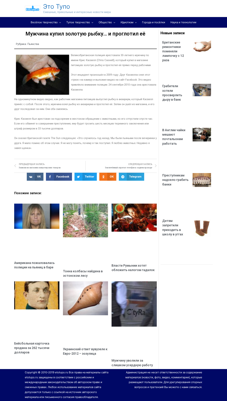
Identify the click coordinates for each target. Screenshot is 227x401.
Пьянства (33, 44)
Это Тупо (56, 6)
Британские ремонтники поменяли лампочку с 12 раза (173, 51)
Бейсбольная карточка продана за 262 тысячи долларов (31, 348)
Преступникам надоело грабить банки (175, 179)
